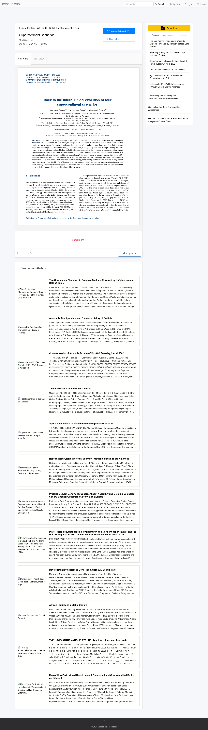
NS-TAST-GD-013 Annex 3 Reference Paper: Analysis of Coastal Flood (168, 120)
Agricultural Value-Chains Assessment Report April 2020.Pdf (81, 423)
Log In (189, 4)
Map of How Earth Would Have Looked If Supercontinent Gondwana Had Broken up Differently (92, 676)
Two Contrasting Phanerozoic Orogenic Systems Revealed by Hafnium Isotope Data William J (91, 281)
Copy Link (131, 253)
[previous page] (17, 253)
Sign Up (176, 4)
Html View (23, 58)
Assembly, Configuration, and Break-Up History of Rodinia (80, 318)
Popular (183, 35)
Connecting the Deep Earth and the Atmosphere (164, 108)
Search (160, 4)
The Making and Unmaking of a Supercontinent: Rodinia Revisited (163, 97)
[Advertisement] (104, 16)
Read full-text (115, 39)
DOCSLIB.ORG (11, 4)
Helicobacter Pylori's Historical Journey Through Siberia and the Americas (89, 458)
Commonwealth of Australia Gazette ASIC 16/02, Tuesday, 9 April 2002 (86, 353)
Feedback (113, 727)
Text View (39, 58)
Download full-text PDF (119, 31)
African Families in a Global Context (68, 605)
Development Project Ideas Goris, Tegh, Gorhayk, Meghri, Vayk (82, 569)
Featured (155, 35)
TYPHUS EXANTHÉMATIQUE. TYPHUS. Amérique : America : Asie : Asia (88, 640)
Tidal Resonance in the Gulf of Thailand (70, 388)
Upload (202, 4)
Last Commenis (169, 35)
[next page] (31, 253)
